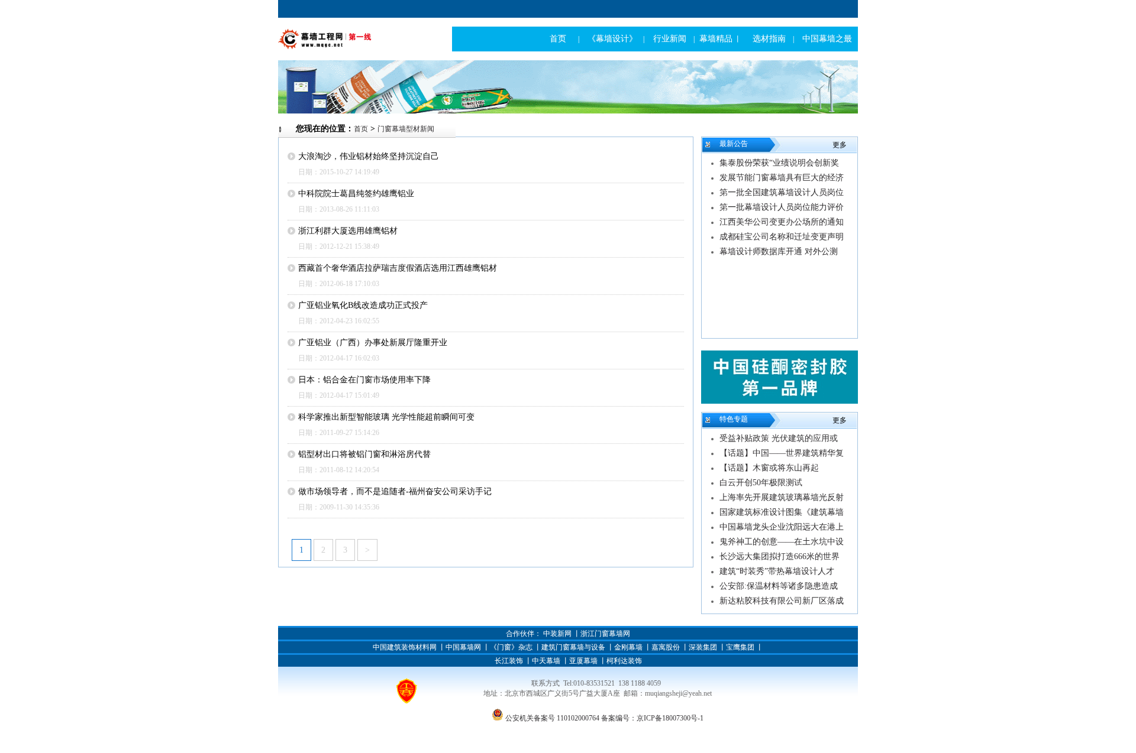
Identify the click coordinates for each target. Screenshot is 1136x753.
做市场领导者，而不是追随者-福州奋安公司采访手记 (395, 491)
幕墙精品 (715, 38)
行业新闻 (669, 38)
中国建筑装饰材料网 (405, 647)
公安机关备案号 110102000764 (552, 718)
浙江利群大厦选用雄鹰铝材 (348, 230)
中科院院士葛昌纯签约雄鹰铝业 (356, 193)
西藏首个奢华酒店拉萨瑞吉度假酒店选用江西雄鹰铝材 (397, 268)
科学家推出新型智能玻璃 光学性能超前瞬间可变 (386, 417)
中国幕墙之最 (827, 38)
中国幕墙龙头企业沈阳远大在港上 (781, 526)
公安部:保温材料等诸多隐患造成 (778, 586)
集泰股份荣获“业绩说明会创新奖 (779, 162)
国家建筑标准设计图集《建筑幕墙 (781, 512)
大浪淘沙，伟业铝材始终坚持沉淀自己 (368, 156)
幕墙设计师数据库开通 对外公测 (778, 251)
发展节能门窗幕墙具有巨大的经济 (781, 177)
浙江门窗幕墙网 (605, 633)
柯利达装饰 (624, 661)
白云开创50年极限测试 (760, 482)
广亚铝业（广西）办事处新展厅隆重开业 (372, 342)
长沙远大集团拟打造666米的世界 (779, 556)
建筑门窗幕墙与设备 (573, 647)
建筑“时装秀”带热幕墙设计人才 (776, 571)
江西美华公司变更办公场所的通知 (781, 222)
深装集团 (703, 647)
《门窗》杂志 (511, 647)
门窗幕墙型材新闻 (405, 129)
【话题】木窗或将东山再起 (769, 467)
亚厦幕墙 (583, 661)
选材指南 (769, 38)
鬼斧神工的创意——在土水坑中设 (781, 541)
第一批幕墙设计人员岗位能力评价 (781, 207)
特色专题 (733, 419)
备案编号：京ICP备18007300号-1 (652, 718)
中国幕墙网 (463, 647)
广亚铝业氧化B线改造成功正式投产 (363, 305)
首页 (558, 38)
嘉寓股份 (665, 647)
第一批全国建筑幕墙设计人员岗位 (781, 192)
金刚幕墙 (628, 647)
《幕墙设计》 (612, 38)
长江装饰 (509, 661)
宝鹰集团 (740, 647)
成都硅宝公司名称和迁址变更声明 (781, 236)
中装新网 (557, 633)
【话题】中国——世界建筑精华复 (781, 453)
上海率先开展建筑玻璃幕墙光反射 (781, 497)
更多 (839, 145)
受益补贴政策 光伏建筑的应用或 (778, 438)
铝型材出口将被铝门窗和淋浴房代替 (364, 454)
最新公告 (733, 143)
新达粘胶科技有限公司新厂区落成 (781, 600)
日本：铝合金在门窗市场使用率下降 (364, 379)
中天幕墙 (546, 661)
